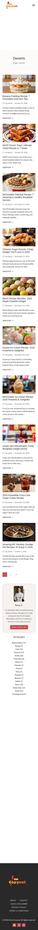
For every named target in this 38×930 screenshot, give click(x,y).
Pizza (18, 672)
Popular (18, 675)
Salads (17, 681)
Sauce (17, 684)
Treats (17, 691)
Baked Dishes (17, 643)
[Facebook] (14, 925)
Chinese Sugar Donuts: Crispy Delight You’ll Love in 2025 (18, 250)
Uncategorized (18, 694)
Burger (17, 646)
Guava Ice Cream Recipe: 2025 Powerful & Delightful (19, 349)
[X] (19, 925)
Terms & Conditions (19, 911)
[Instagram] (23, 925)
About (13, 900)
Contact (24, 900)
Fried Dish (18, 659)
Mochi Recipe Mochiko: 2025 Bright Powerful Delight (17, 300)
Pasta (18, 668)
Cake (17, 649)
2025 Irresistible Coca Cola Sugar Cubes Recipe (16, 496)
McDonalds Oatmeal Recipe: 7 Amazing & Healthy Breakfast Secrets (18, 197)
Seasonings (17, 688)
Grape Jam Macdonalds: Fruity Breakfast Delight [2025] (18, 447)
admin (10, 103)
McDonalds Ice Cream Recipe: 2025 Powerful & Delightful (18, 398)
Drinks (17, 656)
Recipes (18, 678)
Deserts (17, 652)
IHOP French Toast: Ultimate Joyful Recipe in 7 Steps (17, 146)
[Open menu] (33, 5)
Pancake (18, 665)
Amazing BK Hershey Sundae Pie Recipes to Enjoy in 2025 (18, 545)
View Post (8, 118)
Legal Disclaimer (19, 904)
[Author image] (4, 103)
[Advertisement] (19, 30)
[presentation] (19, 84)
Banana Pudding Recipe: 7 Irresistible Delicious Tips (16, 97)
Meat (17, 662)
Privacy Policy (19, 907)
